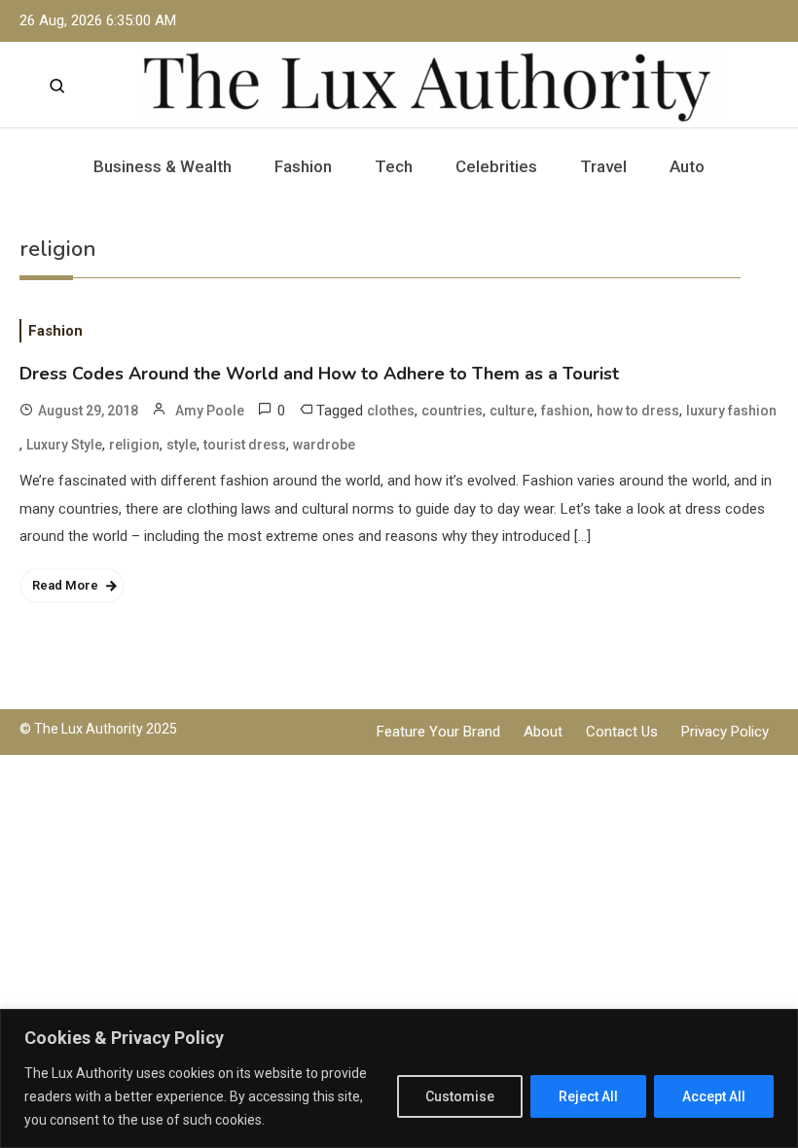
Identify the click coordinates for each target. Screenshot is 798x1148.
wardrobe (324, 444)
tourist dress (244, 444)
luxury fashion (731, 410)
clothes (391, 410)
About (543, 731)
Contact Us (622, 731)
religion (134, 444)
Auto (687, 166)
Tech (394, 166)
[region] (399, 1078)
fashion (565, 410)
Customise (459, 1096)
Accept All (713, 1096)
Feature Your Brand (438, 731)
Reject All (588, 1096)
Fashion (303, 166)
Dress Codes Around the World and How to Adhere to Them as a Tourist (319, 373)
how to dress (638, 410)
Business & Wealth (162, 166)
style (181, 444)
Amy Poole (209, 410)
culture (512, 410)
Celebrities (496, 166)
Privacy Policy (725, 731)
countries (452, 410)
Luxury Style (64, 444)
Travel (603, 166)
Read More (65, 585)
